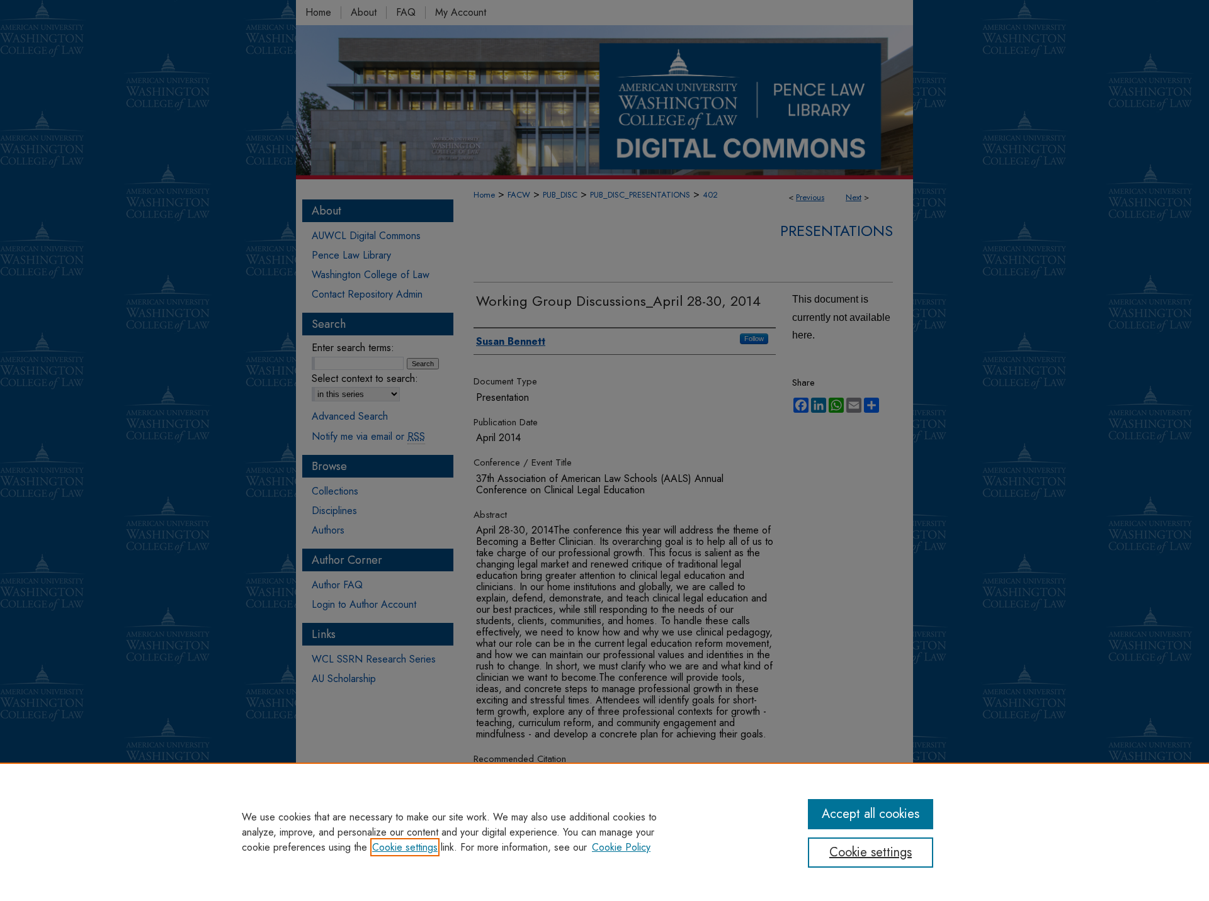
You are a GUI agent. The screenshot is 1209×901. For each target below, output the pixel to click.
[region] (604, 832)
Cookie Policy (621, 847)
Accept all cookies (870, 814)
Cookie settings (405, 847)
